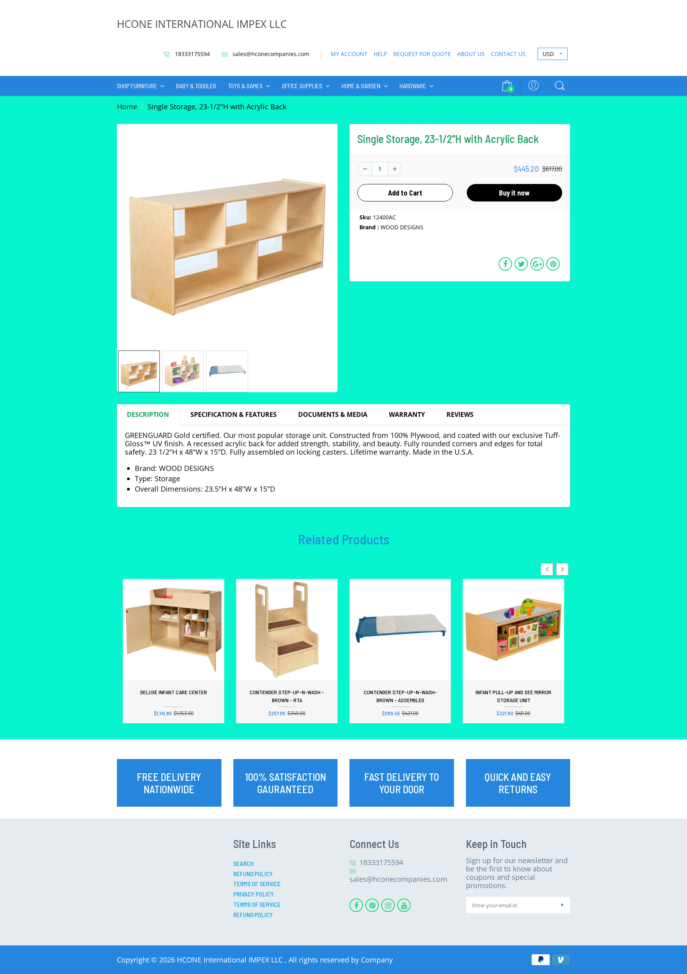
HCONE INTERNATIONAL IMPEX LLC (202, 24)
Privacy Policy (253, 894)
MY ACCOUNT (349, 54)
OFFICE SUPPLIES (302, 85)
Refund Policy (253, 873)
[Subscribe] (562, 905)
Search (243, 863)
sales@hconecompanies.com (270, 54)
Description (148, 414)
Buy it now (514, 192)
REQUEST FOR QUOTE (422, 54)
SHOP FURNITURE (137, 85)
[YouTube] (404, 905)
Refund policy (253, 914)
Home (127, 106)
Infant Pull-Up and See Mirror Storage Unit (513, 696)
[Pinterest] (372, 905)
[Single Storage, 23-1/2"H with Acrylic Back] (227, 234)
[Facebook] (356, 905)
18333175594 (191, 54)
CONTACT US (508, 54)
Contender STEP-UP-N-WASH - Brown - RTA (287, 696)
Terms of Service (257, 883)
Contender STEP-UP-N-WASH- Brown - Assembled (400, 696)
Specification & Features (233, 414)
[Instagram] (388, 905)
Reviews (460, 414)
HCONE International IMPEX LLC (231, 959)
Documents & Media (332, 414)
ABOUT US (471, 54)
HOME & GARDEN (361, 85)
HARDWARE (413, 85)
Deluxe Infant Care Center (173, 692)
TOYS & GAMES (245, 85)
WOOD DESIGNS (401, 227)
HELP (380, 54)
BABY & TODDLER (196, 85)
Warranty (407, 414)
